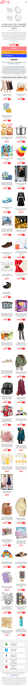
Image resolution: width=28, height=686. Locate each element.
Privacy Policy (14, 675)
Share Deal (6, 52)
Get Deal (14, 48)
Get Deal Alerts (9, 55)
